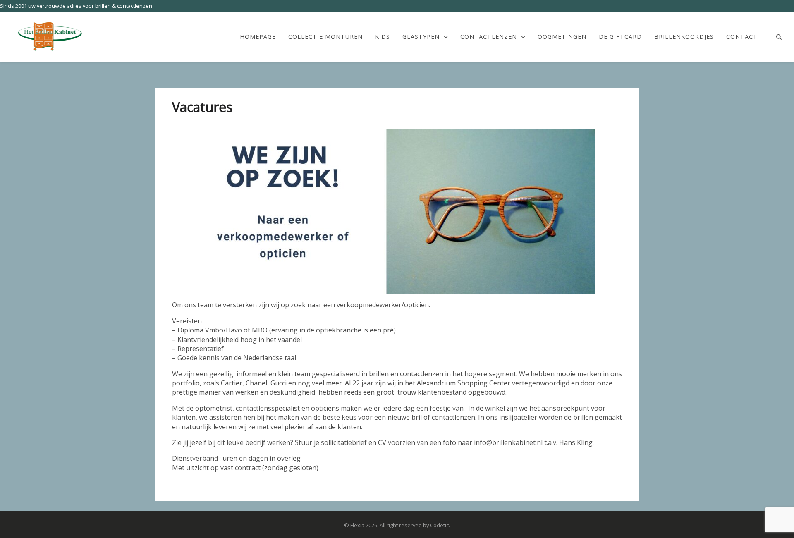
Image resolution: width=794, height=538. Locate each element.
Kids (382, 37)
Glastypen (421, 37)
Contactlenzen (488, 37)
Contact (742, 37)
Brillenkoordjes (684, 37)
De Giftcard (620, 37)
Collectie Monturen (325, 37)
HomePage (258, 37)
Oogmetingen (562, 37)
